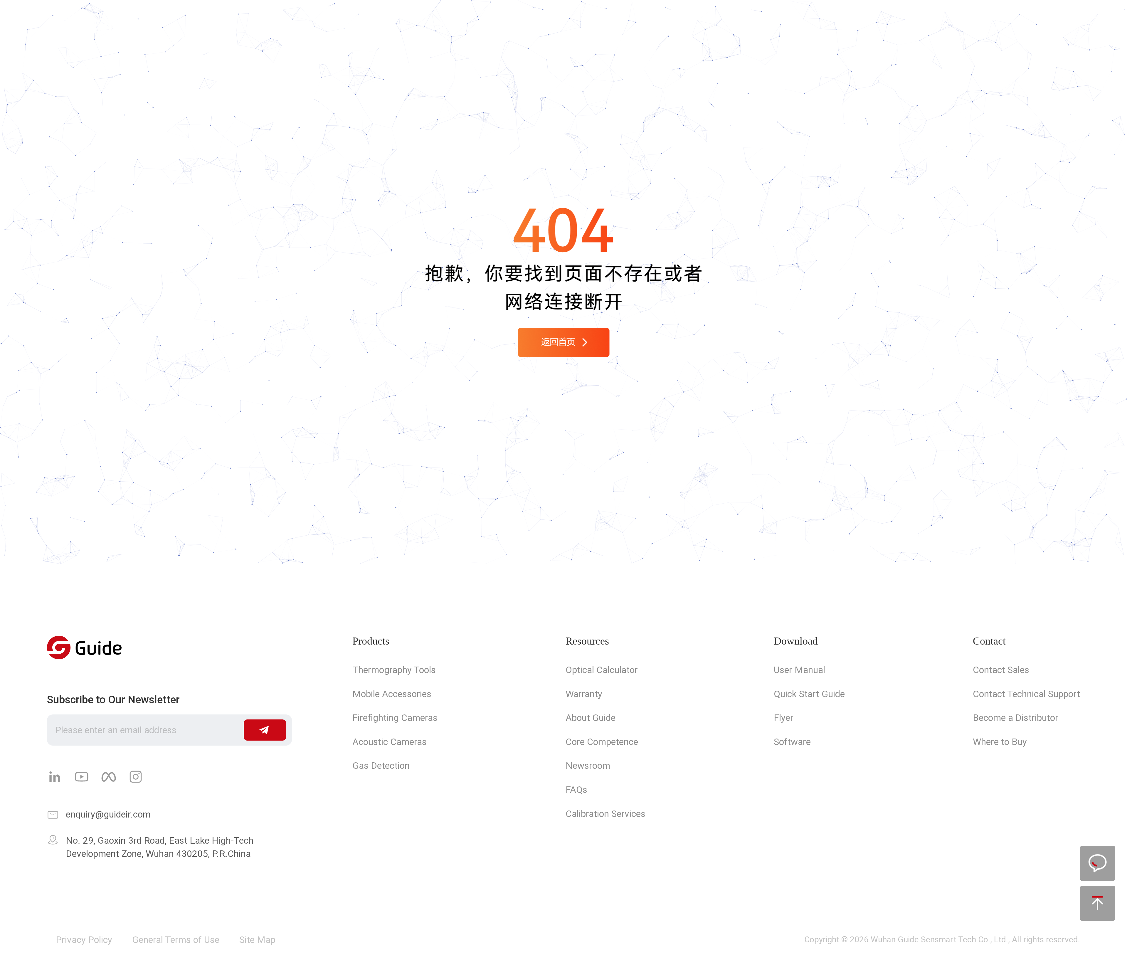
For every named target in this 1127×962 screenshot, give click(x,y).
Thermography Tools (394, 669)
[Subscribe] (265, 730)
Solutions (445, 26)
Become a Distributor (1015, 717)
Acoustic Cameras (389, 741)
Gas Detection (381, 765)
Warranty (584, 693)
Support (529, 26)
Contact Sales (1001, 669)
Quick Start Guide (809, 693)
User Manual (799, 669)
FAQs (576, 789)
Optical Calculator (602, 669)
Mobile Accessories (391, 693)
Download (796, 641)
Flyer (783, 717)
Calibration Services (605, 813)
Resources (587, 641)
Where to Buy (1000, 741)
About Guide (590, 717)
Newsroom (588, 765)
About (606, 26)
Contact (682, 26)
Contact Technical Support (1026, 693)
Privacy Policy (84, 939)
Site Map (257, 939)
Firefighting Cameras (395, 717)
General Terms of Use (175, 939)
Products (359, 26)
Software (792, 741)
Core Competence (602, 741)
